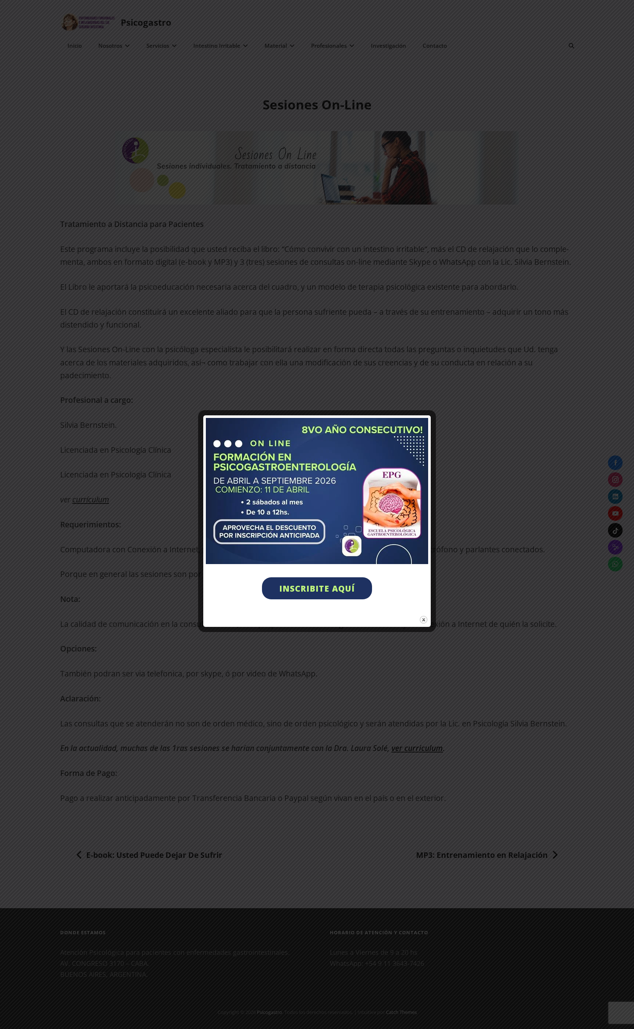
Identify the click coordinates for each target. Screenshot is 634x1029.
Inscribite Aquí (317, 588)
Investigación (388, 45)
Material (276, 45)
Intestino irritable (216, 45)
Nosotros (110, 45)
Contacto (435, 45)
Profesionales (329, 45)
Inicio (75, 45)
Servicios (157, 45)
